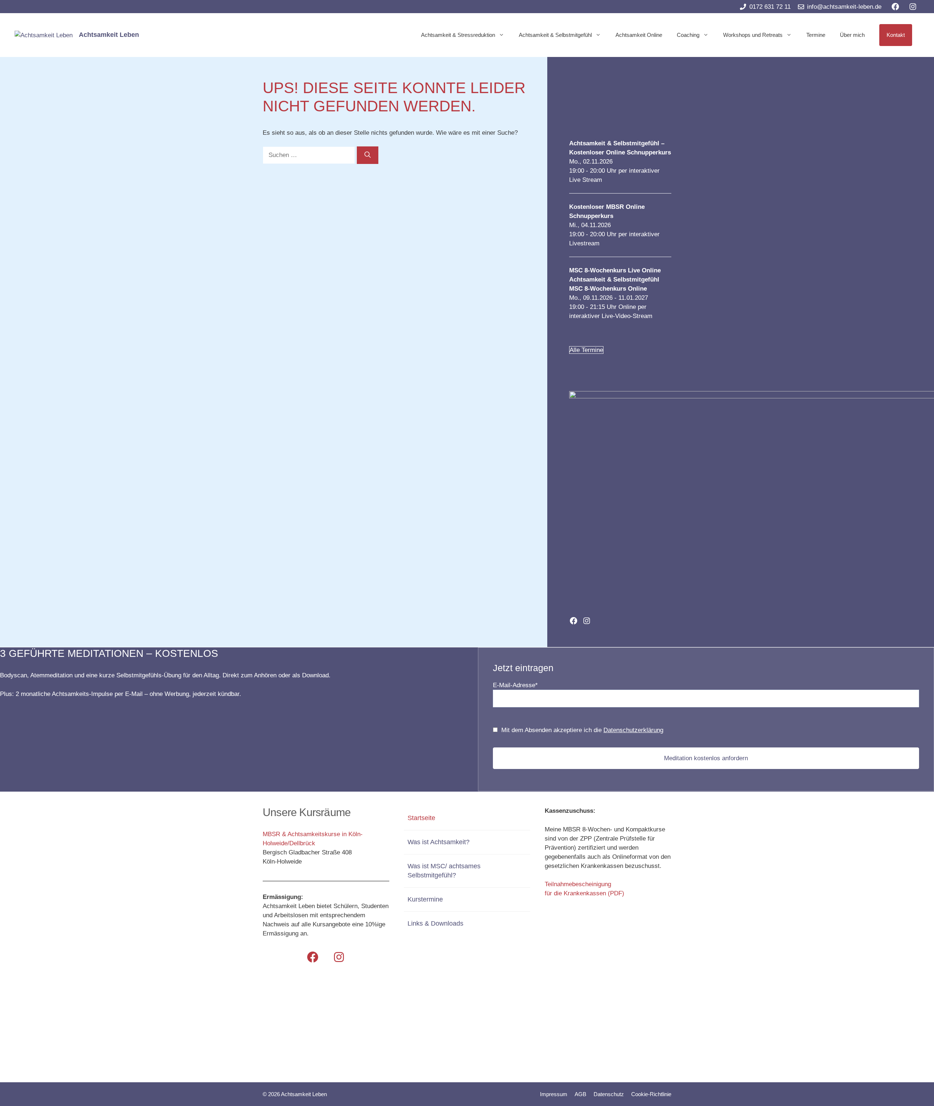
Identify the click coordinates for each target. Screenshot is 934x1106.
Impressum (553, 1094)
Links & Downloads (435, 923)
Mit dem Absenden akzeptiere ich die (582, 730)
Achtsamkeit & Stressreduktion (458, 35)
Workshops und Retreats (753, 35)
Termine (815, 35)
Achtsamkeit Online (638, 35)
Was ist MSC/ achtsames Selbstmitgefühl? (444, 870)
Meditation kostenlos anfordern (706, 758)
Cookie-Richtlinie (651, 1094)
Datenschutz (609, 1094)
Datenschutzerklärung (633, 730)
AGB (580, 1094)
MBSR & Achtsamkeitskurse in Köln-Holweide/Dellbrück (313, 839)
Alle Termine (586, 350)
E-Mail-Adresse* (515, 685)
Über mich (852, 35)
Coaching (688, 35)
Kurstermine (425, 899)
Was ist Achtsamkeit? (439, 842)
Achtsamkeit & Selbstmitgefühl (555, 35)
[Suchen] (367, 155)
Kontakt (896, 35)
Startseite (421, 818)
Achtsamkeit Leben (109, 34)
